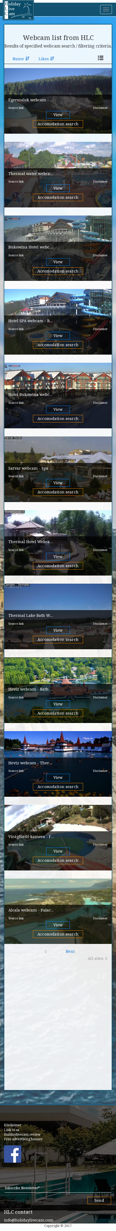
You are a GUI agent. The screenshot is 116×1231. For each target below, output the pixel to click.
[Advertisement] (58, 1028)
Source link (16, 108)
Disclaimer (100, 108)
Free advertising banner (23, 1139)
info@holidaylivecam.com (28, 1220)
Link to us (11, 1130)
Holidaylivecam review (22, 1134)
